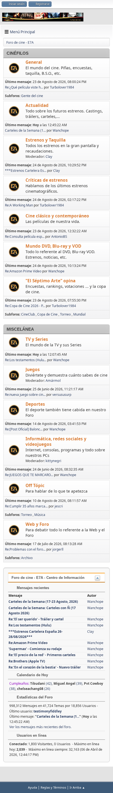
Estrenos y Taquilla (46, 140)
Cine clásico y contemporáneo (57, 216)
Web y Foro (37, 524)
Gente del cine (32, 95)
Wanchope (61, 130)
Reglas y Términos (53, 787)
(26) (33, 688)
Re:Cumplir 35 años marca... (26, 506)
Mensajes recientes (32, 588)
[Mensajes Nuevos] (15, 68)
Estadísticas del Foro (34, 697)
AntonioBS (59, 236)
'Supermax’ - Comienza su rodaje (35, 648)
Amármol (53, 380)
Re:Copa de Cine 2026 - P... (25, 305)
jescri (59, 506)
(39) (67, 683)
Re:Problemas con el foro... (25, 549)
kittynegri (53, 460)
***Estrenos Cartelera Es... (25, 170)
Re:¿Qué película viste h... (24, 87)
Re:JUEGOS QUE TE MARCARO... (29, 475)
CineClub (28, 314)
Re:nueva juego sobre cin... (25, 394)
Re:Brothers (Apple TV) (27, 661)
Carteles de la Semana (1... (25, 130)
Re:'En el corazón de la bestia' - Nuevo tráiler (45, 667)
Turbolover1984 (62, 87)
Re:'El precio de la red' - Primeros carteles (42, 655)
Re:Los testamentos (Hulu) (30, 625)
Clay (49, 156)
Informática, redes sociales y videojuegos (56, 441)
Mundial (79, 314)
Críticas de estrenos (47, 180)
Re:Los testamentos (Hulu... (25, 360)
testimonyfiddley (47, 711)
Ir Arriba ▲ (77, 787)
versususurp (61, 394)
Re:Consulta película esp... (24, 236)
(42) (41, 683)
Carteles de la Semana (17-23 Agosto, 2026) (43, 601)
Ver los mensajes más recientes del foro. (40, 727)
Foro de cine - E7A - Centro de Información (48, 578)
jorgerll (57, 549)
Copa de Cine (47, 314)
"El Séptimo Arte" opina (50, 281)
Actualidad (37, 105)
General (34, 62)
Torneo (65, 314)
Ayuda (32, 787)
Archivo (27, 558)
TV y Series (37, 339)
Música (39, 514)
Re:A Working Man (19, 205)
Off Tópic (35, 485)
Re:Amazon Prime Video (23, 271)
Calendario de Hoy (32, 675)
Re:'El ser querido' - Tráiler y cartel (36, 619)
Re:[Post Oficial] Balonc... (24, 429)
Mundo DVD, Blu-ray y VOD (53, 246)
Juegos (33, 369)
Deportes (35, 404)
